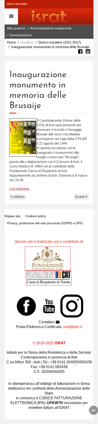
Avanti (80, 197)
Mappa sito (13, 216)
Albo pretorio (16, 28)
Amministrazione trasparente (51, 28)
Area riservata (17, 3)
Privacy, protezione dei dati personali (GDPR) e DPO (45, 223)
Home (11, 42)
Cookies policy (35, 216)
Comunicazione (20, 35)
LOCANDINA (19, 189)
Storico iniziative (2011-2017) (59, 42)
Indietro (18, 197)
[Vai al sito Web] (49, 258)
